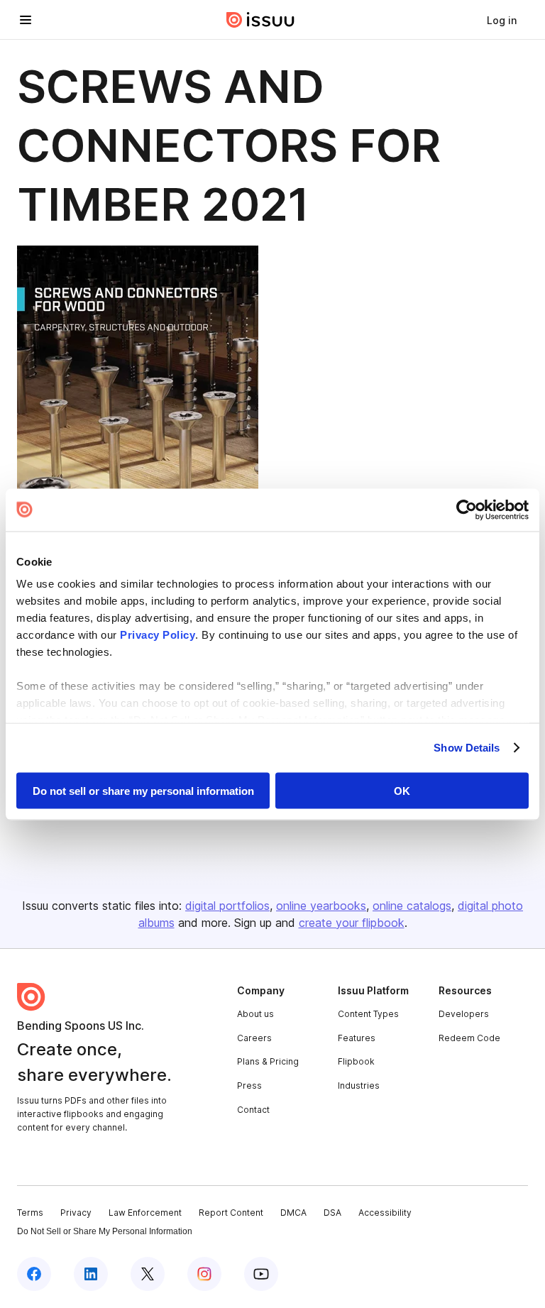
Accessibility (385, 1212)
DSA (332, 1212)
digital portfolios (227, 905)
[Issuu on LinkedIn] (91, 1274)
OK (402, 790)
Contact (253, 1109)
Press (249, 1085)
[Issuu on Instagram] (204, 1274)
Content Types (368, 1014)
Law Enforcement (145, 1212)
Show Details (467, 748)
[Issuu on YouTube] (261, 1274)
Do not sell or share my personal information (143, 790)
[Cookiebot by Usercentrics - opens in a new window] (466, 509)
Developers (464, 1014)
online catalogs (412, 905)
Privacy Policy (157, 635)
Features (356, 1038)
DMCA (293, 1212)
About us (255, 1014)
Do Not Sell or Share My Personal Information (104, 1231)
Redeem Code (469, 1038)
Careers (254, 1038)
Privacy (76, 1212)
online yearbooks (321, 905)
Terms (30, 1212)
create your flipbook (351, 923)
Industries (359, 1085)
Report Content (231, 1212)
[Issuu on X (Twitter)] (148, 1274)
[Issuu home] (260, 20)
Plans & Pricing (268, 1061)
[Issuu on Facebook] (34, 1274)
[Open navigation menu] (25, 20)
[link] (501, 20)
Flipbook (356, 1061)
